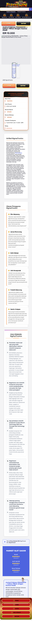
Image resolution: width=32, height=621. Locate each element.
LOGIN (8, 23)
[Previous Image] (2, 50)
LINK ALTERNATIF (17, 612)
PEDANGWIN (18, 153)
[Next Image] (29, 50)
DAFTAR (23, 23)
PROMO (17, 600)
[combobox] (14, 9)
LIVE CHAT (17, 616)
